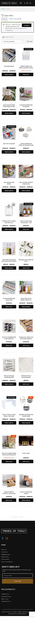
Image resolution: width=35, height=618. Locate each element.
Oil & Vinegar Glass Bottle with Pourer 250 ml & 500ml (9, 260)
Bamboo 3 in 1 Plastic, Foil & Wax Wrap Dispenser (26, 337)
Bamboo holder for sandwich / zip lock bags (9, 492)
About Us (4, 549)
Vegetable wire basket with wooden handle (26, 415)
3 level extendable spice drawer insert (9, 299)
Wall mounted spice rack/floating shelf (9, 376)
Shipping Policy (5, 554)
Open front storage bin (9, 143)
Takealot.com (5, 594)
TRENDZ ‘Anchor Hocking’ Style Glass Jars (9, 221)
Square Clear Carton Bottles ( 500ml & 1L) (26, 299)
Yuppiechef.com (5, 601)
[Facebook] (2, 539)
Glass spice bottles (9, 66)
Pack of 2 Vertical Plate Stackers (26, 492)
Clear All (4, 19)
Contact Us (4, 552)
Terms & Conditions (6, 561)
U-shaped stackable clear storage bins (26, 105)
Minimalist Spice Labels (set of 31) (26, 260)
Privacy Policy (5, 559)
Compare (26, 25)
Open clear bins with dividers (9, 183)
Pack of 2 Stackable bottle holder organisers (9, 337)
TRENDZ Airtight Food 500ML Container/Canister (26, 67)
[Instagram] (7, 539)
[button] (26, 268)
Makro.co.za (4, 599)
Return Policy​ (5, 557)
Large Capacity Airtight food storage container (9, 105)
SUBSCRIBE (17, 581)
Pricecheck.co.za (6, 596)
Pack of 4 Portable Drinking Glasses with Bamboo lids (9, 454)
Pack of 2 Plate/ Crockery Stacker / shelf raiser (9, 415)
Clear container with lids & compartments (26, 183)
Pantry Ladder (26, 453)
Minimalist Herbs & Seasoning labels (26, 376)
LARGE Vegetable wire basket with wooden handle (26, 144)
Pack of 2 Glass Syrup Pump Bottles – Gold (26, 221)
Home (3, 9)
